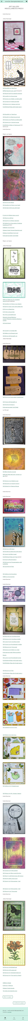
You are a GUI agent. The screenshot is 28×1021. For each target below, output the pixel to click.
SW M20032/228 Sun (8, 218)
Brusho (4, 655)
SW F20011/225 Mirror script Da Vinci (12, 873)
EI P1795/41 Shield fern (8, 309)
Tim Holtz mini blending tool (10, 991)
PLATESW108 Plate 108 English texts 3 (12, 107)
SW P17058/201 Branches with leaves (12, 551)
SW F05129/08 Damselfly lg (10, 402)
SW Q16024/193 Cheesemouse (11, 786)
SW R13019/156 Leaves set (9, 970)
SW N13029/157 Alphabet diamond (12, 972)
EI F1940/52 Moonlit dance (9, 559)
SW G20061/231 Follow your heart (11, 205)
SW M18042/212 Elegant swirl (10, 333)
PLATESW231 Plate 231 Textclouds (11, 125)
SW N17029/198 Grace (8, 549)
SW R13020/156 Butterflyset (10, 967)
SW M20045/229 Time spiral (10, 647)
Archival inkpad (7, 323)
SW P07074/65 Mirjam (8, 202)
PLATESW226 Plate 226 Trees (10, 557)
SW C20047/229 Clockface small (11, 641)
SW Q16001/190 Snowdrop (10, 574)
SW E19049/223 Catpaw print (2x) (11, 104)
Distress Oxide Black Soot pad (10, 233)
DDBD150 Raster (7, 983)
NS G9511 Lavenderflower (9, 314)
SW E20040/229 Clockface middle (12, 639)
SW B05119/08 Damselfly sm (10, 336)
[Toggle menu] (1, 1)
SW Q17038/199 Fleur (8, 566)
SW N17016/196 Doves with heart (11, 208)
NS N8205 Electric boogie (9, 471)
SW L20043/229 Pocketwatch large (12, 657)
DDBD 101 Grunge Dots (8, 576)
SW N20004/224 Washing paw (10, 481)
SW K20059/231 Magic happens (11, 220)
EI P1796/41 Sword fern (9, 312)
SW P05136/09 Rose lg (9, 404)
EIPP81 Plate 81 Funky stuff (9, 91)
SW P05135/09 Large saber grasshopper (13, 397)
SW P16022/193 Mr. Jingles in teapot (12, 793)
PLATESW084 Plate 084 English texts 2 (12, 663)
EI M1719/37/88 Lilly (8, 985)
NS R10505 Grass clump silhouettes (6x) (13, 306)
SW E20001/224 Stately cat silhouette (12, 99)
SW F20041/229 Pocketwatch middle (12, 644)
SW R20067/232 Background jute (11, 117)
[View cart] (26, 1)
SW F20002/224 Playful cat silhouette (12, 119)
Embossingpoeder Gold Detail (10, 235)
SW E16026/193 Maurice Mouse (11, 486)
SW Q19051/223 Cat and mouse (11, 122)
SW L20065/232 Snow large (10, 96)
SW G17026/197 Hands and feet (11, 101)
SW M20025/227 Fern (8, 670)
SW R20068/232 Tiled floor (10, 88)
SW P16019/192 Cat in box (9, 735)
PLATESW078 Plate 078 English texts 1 (12, 660)
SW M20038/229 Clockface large (11, 636)
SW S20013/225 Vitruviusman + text (11, 881)
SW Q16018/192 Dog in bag (10, 727)
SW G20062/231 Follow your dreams (12, 304)
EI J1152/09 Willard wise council (11, 215)
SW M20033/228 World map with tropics (13, 876)
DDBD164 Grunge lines (8, 227)
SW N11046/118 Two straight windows (12, 93)
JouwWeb (9, 1012)
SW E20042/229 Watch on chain (11, 649)
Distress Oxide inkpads (8, 988)
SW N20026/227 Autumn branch (11, 483)
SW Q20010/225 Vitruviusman (10, 870)
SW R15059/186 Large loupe (10, 878)
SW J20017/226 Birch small (9, 554)
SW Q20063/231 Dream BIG (10, 330)
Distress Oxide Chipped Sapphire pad (12, 230)
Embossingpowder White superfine (12, 652)
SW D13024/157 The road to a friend (12, 975)
